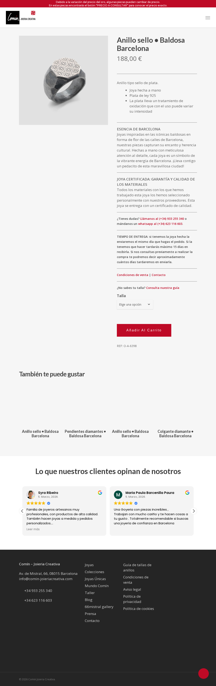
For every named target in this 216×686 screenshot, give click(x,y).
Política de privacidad (132, 599)
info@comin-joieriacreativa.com (45, 578)
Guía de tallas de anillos (137, 567)
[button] (207, 17)
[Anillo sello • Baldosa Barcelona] (40, 403)
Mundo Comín (97, 585)
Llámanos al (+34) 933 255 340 (162, 219)
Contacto (159, 275)
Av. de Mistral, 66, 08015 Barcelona (48, 573)
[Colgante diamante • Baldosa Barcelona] (175, 403)
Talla (121, 295)
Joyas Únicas (95, 578)
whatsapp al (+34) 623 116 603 (160, 224)
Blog (88, 599)
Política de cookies (138, 608)
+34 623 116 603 (38, 600)
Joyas (89, 564)
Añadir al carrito (144, 330)
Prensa (90, 613)
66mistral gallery (99, 606)
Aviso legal (132, 589)
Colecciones (94, 571)
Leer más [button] (28, 529)
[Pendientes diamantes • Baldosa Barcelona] (85, 403)
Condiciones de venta (132, 275)
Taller (90, 592)
